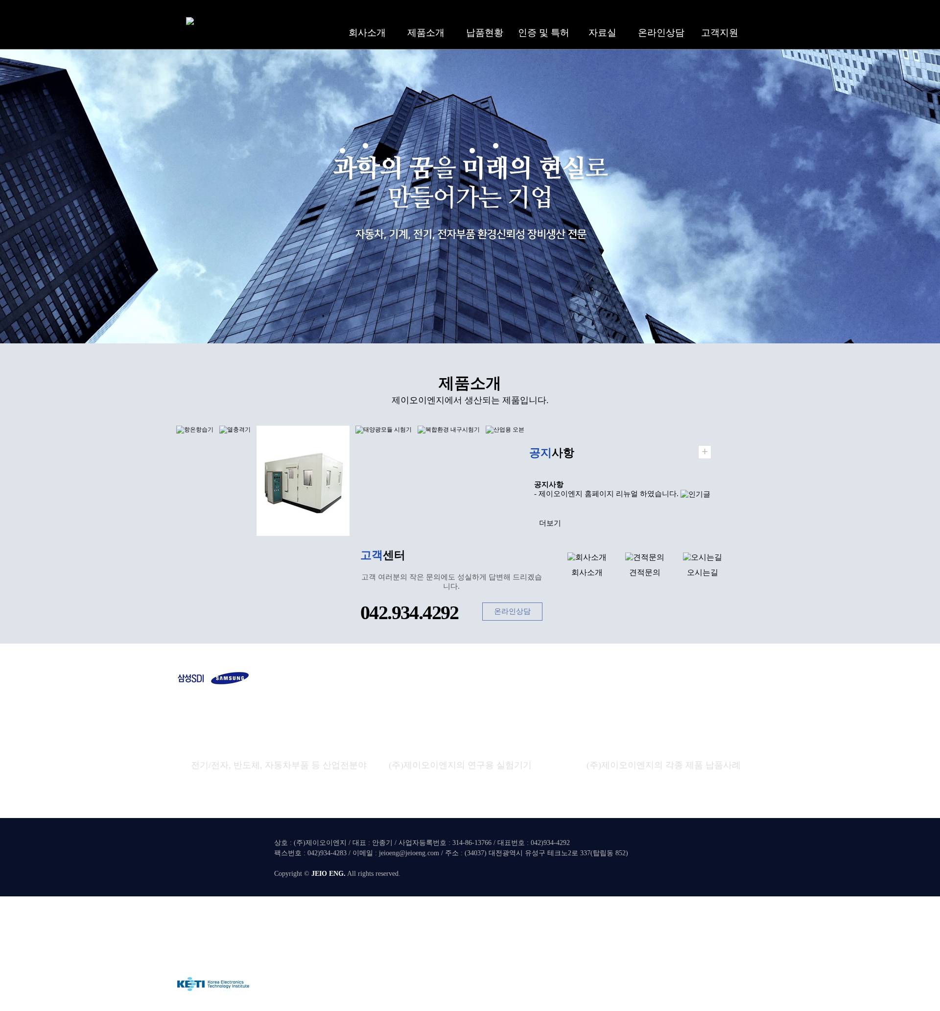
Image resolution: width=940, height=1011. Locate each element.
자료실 (602, 32)
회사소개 (367, 32)
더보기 (550, 523)
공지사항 (549, 484)
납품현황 (484, 32)
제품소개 (426, 32)
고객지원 (719, 32)
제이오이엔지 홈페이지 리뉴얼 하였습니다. (609, 494)
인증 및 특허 (543, 32)
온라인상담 (661, 32)
